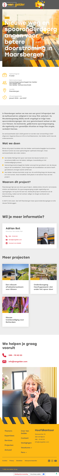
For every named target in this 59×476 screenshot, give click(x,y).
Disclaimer (19, 460)
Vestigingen (26, 443)
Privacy (11, 460)
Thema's (8, 431)
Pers (23, 452)
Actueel (8, 450)
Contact (25, 438)
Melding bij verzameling (21, 474)
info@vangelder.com (42, 442)
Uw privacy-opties (35, 474)
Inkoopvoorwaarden (31, 460)
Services (8, 440)
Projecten (9, 445)
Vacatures (25, 448)
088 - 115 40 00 (40, 439)
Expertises (9, 436)
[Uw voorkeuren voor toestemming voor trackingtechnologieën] (56, 473)
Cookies (4, 460)
